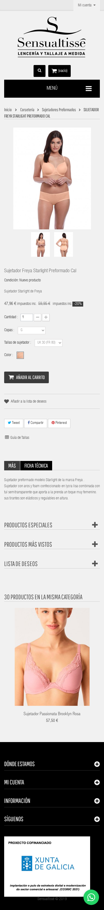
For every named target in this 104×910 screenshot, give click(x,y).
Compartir (37, 423)
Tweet (15, 423)
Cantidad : (11, 317)
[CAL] (20, 355)
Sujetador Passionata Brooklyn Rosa (52, 714)
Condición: (11, 280)
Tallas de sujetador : (18, 343)
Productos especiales (28, 525)
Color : (9, 355)
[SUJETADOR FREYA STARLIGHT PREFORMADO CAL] (40, 244)
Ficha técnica (36, 465)
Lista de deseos (21, 563)
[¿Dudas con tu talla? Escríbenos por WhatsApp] (91, 897)
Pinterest (61, 423)
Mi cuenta (14, 782)
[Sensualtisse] (52, 37)
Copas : (9, 330)
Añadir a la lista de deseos (28, 402)
